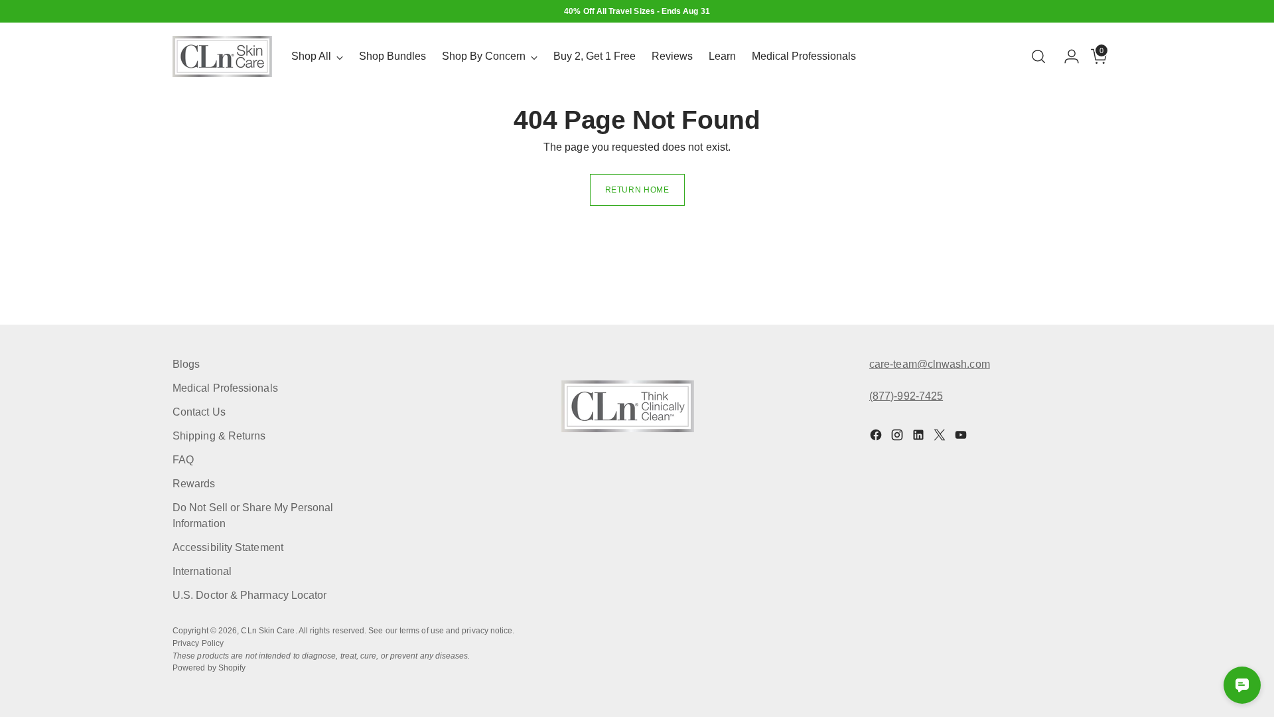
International (202, 571)
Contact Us (199, 412)
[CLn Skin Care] (222, 56)
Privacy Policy (198, 643)
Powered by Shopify (209, 668)
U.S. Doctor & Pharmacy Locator (249, 595)
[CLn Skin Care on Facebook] (877, 437)
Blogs (186, 364)
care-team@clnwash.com (929, 364)
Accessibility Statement (228, 547)
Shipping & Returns (219, 435)
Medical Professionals (225, 388)
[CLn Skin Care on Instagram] (898, 437)
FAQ (183, 459)
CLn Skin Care (268, 630)
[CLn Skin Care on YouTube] (962, 437)
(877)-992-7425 (906, 396)
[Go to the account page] (1066, 56)
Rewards (194, 483)
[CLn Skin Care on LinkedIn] (920, 437)
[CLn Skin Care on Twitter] (941, 437)
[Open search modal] (1038, 56)
